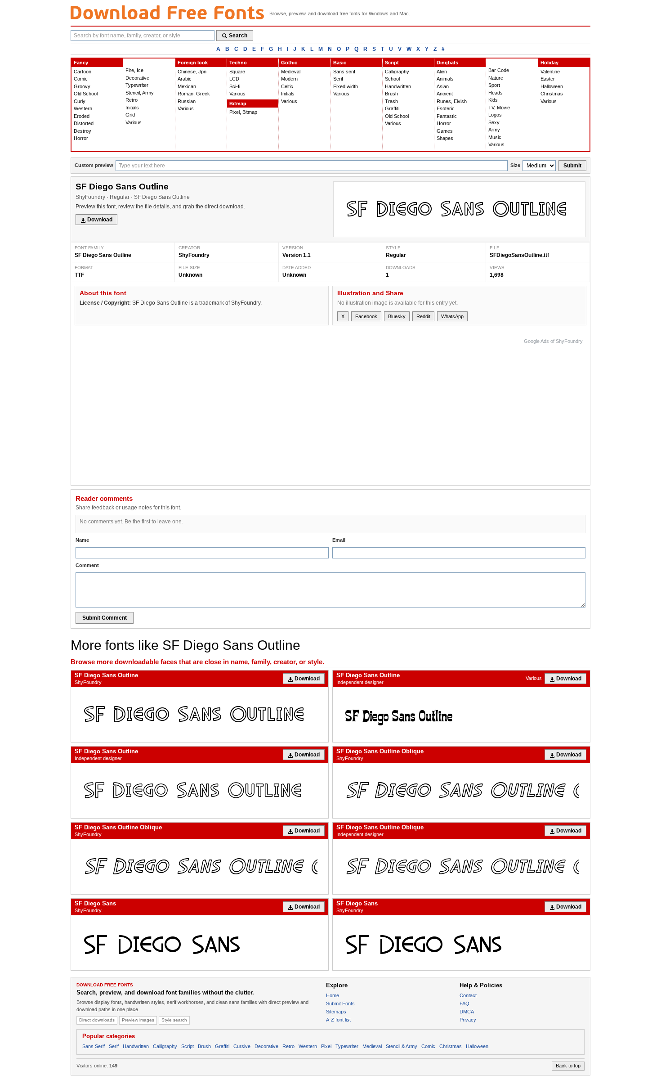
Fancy (81, 62)
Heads (495, 92)
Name (82, 540)
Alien (442, 71)
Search (238, 35)
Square (237, 71)
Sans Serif (93, 1046)
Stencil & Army (401, 1046)
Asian (443, 86)
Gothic (289, 62)
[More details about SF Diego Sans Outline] (199, 714)
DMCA (467, 1011)
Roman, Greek (194, 93)
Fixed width (345, 86)
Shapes (445, 138)
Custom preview (94, 165)
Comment (87, 565)
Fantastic (447, 116)
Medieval (290, 71)
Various (133, 122)
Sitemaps (336, 1011)
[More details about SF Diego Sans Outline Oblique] (461, 790)
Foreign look (193, 62)
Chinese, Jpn (192, 71)
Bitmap (237, 103)
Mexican (187, 86)
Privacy (468, 1019)
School (392, 78)
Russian (187, 101)
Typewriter (136, 85)
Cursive (241, 1046)
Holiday (549, 62)
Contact (468, 995)
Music (494, 137)
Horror (81, 138)
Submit (572, 165)
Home (332, 995)
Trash (391, 101)
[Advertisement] (419, 409)
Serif (338, 78)
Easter (547, 78)
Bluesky (397, 316)
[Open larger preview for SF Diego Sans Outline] (459, 209)
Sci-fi (234, 86)
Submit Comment (104, 618)
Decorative (137, 78)
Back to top (568, 1065)
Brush (391, 93)
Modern (289, 78)
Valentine (550, 71)
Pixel (326, 1046)
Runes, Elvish (452, 101)
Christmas (551, 93)
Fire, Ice (134, 70)
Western (83, 108)
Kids (493, 100)
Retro (131, 100)
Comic (81, 78)
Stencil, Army (139, 92)
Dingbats (447, 62)
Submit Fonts (340, 1003)
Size (515, 165)
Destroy (82, 131)
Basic (339, 62)
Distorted (84, 123)
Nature (495, 78)
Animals (445, 78)
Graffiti (392, 108)
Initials (132, 107)
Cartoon (82, 71)
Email (338, 540)
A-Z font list (338, 1019)
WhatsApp (452, 316)
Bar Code (498, 70)
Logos (495, 114)
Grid (130, 114)
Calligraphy (397, 71)
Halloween (551, 86)
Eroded (81, 116)
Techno (238, 62)
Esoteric (446, 108)
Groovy (82, 86)
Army (494, 129)
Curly (79, 101)
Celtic (287, 86)
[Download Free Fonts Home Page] (167, 12)
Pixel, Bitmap (243, 112)
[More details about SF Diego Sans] (199, 942)
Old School (86, 93)
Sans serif (344, 71)
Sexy (494, 122)
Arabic (185, 78)
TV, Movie (499, 107)
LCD (234, 78)
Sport (494, 85)
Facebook (366, 316)
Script (392, 62)
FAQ (464, 1003)
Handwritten (398, 86)
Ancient (445, 93)
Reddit (423, 316)
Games (445, 131)
